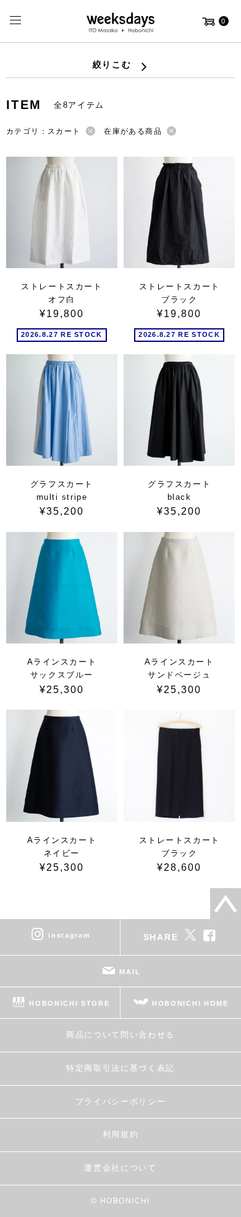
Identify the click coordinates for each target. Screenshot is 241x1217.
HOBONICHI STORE (69, 1003)
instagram (69, 935)
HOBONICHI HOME (190, 1003)
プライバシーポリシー (120, 1101)
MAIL (129, 971)
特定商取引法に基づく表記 (120, 1068)
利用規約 (121, 1134)
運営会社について (120, 1167)
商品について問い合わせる (120, 1034)
